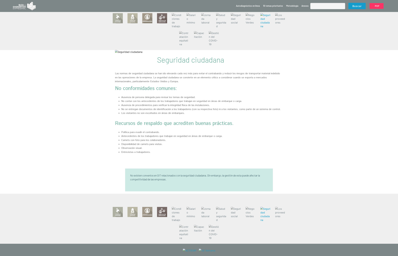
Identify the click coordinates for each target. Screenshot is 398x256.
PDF (377, 6)
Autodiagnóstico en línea (248, 6)
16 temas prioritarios (273, 6)
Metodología (292, 6)
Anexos (305, 6)
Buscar (357, 6)
